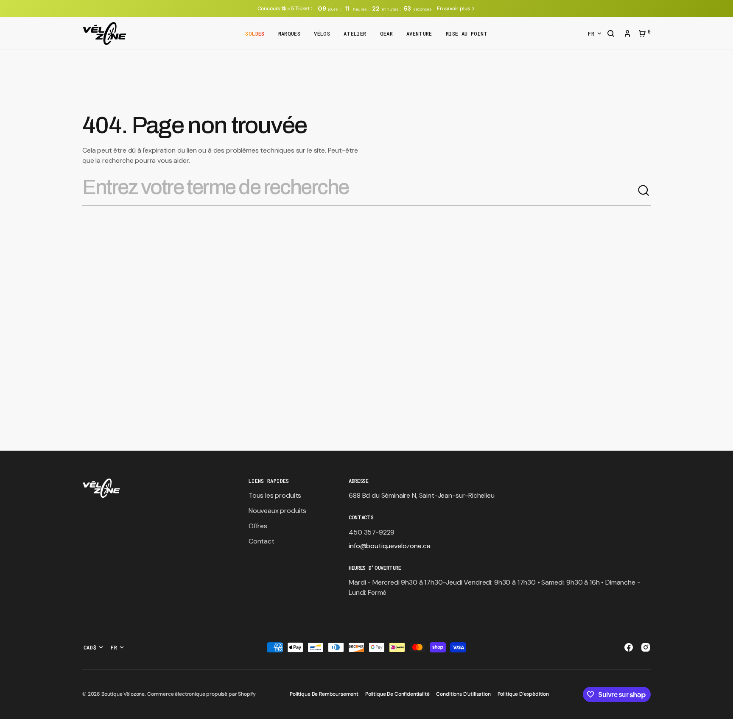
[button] (611, 34)
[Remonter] (723, 709)
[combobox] (359, 191)
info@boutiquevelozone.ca (389, 545)
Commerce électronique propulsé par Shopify (201, 694)
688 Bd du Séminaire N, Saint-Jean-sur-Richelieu (421, 495)
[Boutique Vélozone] (104, 33)
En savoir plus (453, 8)
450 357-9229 (371, 532)
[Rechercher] (644, 191)
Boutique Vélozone (123, 694)
